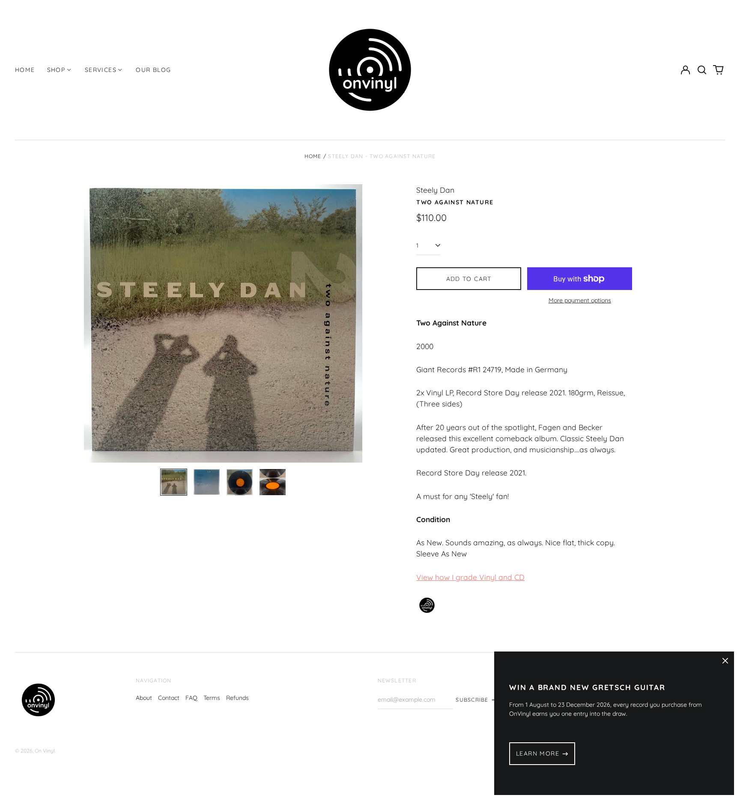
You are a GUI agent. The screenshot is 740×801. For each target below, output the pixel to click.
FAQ (191, 698)
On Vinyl (45, 750)
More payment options (580, 300)
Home (25, 70)
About (144, 698)
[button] (702, 70)
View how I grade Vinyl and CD (470, 577)
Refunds (237, 698)
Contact (168, 698)
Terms (211, 698)
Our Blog (153, 70)
